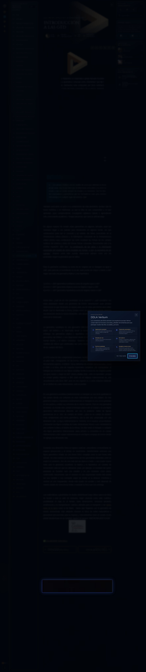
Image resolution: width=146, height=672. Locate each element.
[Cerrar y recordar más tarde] (136, 314)
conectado (61, 586)
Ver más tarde (121, 356)
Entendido (132, 356)
